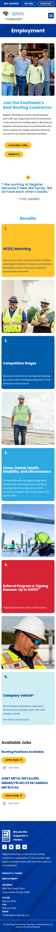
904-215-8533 (9, 901)
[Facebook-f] (4, 847)
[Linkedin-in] (24, 847)
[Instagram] (18, 847)
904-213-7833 (9, 908)
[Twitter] (11, 847)
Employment (10, 878)
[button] (51, 16)
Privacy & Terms (12, 873)
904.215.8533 (11, 3)
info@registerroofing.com (15, 914)
